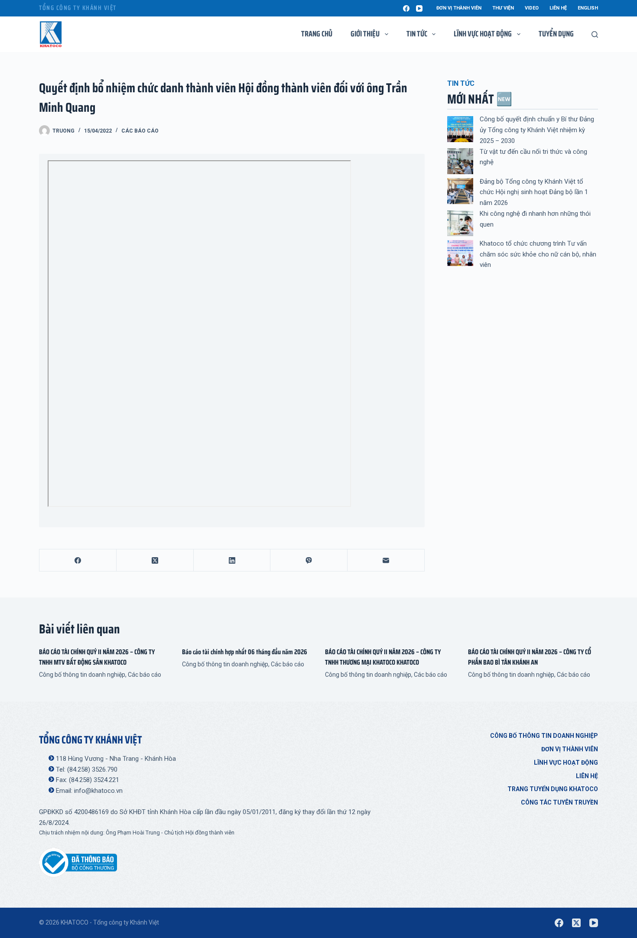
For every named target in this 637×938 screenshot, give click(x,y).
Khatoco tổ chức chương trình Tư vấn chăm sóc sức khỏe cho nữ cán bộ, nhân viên (538, 254)
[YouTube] (419, 8)
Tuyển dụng (556, 34)
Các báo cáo (140, 131)
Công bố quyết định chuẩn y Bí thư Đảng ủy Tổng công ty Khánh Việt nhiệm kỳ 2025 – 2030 (537, 130)
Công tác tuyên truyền (559, 802)
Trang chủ (316, 34)
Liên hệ (558, 8)
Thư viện (503, 8)
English (588, 8)
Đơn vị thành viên (458, 8)
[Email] (386, 560)
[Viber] (309, 560)
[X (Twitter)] (155, 560)
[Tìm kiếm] (595, 34)
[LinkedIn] (232, 560)
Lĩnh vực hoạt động (566, 762)
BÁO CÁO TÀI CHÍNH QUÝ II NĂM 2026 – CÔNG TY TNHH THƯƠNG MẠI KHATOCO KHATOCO (383, 657)
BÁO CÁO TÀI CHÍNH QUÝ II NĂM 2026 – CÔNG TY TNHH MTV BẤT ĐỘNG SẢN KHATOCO (97, 657)
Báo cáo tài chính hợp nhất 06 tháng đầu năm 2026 (244, 651)
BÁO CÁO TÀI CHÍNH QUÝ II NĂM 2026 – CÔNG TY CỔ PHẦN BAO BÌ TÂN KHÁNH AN (529, 657)
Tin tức (416, 34)
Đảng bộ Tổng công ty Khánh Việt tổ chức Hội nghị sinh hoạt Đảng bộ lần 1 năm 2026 (534, 192)
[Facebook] (406, 8)
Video (532, 8)
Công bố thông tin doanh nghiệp (82, 674)
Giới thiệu (365, 34)
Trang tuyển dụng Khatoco (552, 788)
